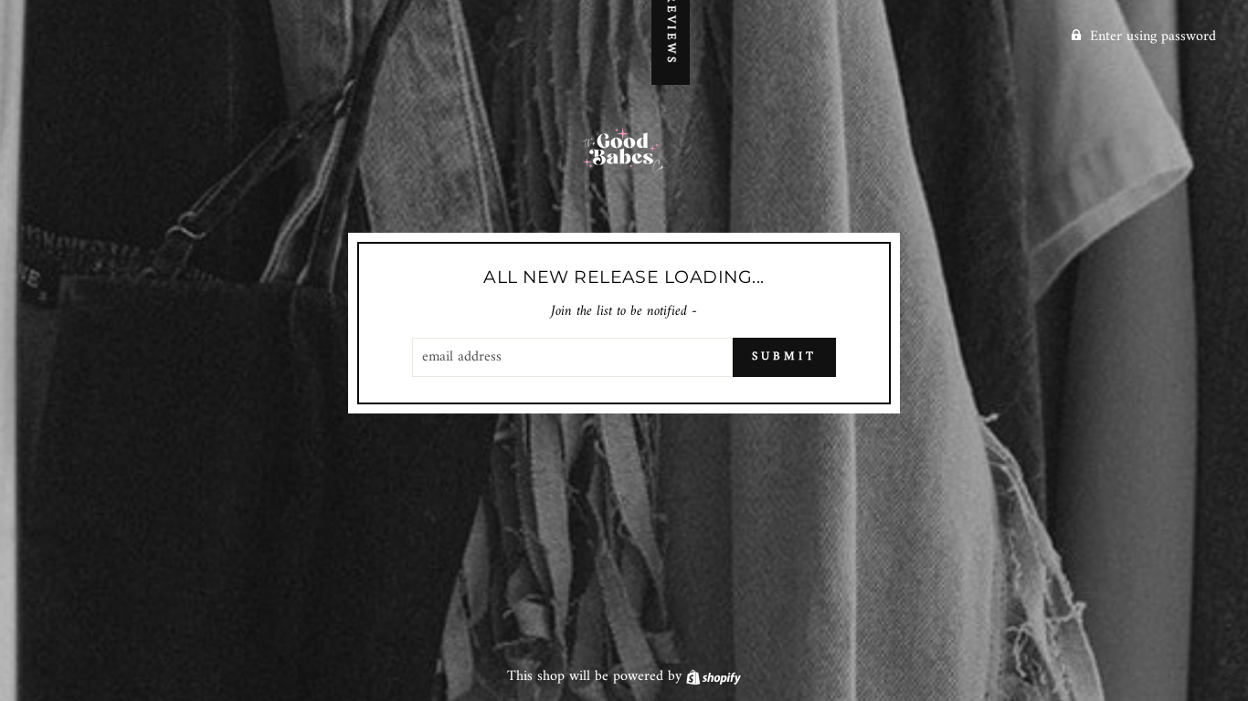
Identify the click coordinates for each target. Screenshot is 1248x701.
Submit (784, 356)
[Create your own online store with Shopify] (713, 676)
